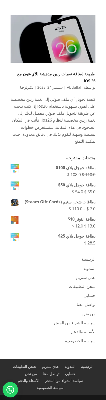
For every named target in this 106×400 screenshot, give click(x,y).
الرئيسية (88, 259)
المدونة (89, 268)
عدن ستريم (85, 277)
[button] (10, 389)
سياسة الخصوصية (80, 340)
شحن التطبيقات (82, 286)
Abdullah (75, 87)
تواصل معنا (86, 304)
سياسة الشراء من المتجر (74, 322)
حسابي (89, 295)
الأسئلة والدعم (83, 331)
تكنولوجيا (26, 87)
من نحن (88, 313)
